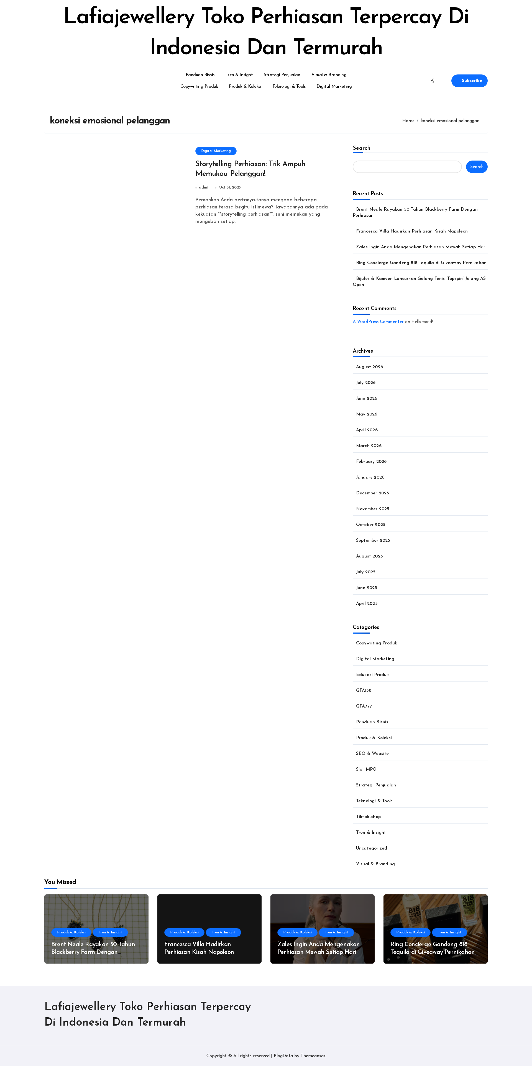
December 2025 (372, 493)
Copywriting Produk (199, 86)
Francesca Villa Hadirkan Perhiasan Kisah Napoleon (412, 231)
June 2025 (366, 588)
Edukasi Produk (372, 675)
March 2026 (369, 446)
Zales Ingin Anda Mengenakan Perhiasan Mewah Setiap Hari (421, 247)
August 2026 (369, 367)
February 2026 (371, 462)
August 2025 (369, 556)
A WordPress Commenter (378, 322)
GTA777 (364, 706)
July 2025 (366, 572)
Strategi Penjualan (282, 75)
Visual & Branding (329, 75)
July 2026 (366, 383)
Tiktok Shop (368, 817)
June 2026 (366, 398)
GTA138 (363, 690)
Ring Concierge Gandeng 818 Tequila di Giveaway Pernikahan (421, 263)
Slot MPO (366, 769)
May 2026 (366, 414)
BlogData (283, 1056)
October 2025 (370, 525)
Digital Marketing (334, 86)
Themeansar (313, 1056)
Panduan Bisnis (200, 75)
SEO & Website (372, 754)
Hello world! (422, 322)
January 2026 (370, 477)
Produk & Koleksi (245, 86)
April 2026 (367, 430)
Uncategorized (371, 848)
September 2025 (373, 540)
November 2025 (373, 509)
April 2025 (367, 604)
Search (361, 148)
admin (205, 187)
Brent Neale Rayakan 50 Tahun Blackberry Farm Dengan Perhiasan (93, 952)
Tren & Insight (239, 75)
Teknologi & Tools (289, 86)
